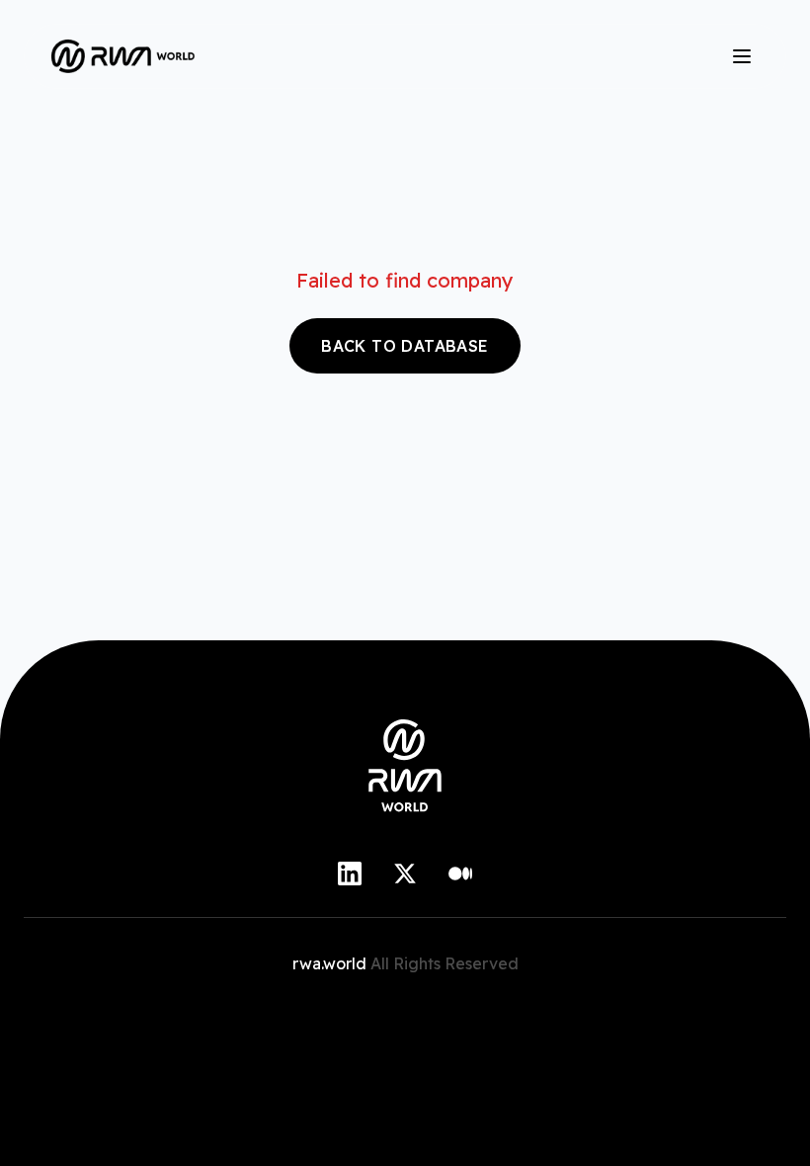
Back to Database (404, 346)
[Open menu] (742, 56)
